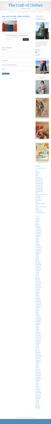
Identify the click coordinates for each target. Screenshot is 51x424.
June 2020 (37, 327)
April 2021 (37, 313)
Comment (4, 49)
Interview (37, 174)
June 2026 (37, 221)
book (42, 118)
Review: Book (38, 197)
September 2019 (38, 341)
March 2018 (38, 369)
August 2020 (38, 324)
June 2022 (37, 292)
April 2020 (37, 330)
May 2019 (37, 347)
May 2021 (37, 312)
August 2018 (38, 361)
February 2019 (38, 352)
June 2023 (37, 273)
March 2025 (38, 244)
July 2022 (37, 290)
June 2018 (37, 364)
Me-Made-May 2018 (39, 180)
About (18, 11)
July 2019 (37, 344)
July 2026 (37, 219)
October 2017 (38, 377)
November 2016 (38, 394)
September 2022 (38, 287)
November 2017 (38, 375)
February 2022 (38, 298)
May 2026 (37, 222)
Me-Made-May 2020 (39, 183)
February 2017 (38, 389)
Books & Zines (40, 11)
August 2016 (38, 398)
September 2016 (38, 397)
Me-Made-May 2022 (39, 186)
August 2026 (38, 218)
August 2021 (38, 307)
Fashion (37, 171)
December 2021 (38, 301)
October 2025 (38, 233)
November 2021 (38, 303)
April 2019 (37, 349)
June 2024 (37, 256)
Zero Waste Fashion (39, 211)
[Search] (48, 12)
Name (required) (5, 60)
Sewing (37, 202)
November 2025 (38, 232)
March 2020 (38, 332)
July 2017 (37, 381)
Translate (43, 19)
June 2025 (37, 239)
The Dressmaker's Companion (41, 162)
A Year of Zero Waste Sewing (41, 168)
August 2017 (38, 380)
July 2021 (37, 309)
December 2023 (38, 264)
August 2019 (38, 343)
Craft (36, 169)
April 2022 (37, 295)
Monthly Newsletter (33, 11)
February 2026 (38, 227)
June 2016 (37, 401)
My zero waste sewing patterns (41, 194)
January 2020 (38, 335)
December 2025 (38, 230)
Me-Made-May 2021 (39, 185)
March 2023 (38, 278)
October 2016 (38, 395)
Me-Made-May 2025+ (39, 191)
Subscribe (26, 39)
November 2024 (38, 249)
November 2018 (38, 357)
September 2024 (38, 252)
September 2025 (38, 235)
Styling (37, 205)
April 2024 (37, 259)
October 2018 (38, 358)
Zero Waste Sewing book (40, 212)
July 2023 (37, 272)
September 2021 (38, 306)
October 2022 (38, 286)
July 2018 (37, 363)
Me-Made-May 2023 (39, 188)
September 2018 (38, 360)
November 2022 (38, 284)
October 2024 (38, 250)
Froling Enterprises (32, 417)
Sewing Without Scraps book (41, 203)
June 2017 (37, 383)
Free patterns (38, 172)
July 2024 (37, 255)
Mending (37, 192)
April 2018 (37, 367)
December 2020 (38, 318)
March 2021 (38, 315)
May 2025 (37, 241)
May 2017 (37, 384)
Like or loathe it (38, 177)
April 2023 (37, 276)
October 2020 (38, 321)
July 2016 (37, 400)
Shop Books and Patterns (25, 11)
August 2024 (38, 253)
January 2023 (38, 281)
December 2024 (38, 247)
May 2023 (37, 275)
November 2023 (38, 266)
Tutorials (37, 208)
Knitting (37, 175)
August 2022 (38, 289)
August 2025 (38, 236)
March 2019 (38, 350)
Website (3, 69)
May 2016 (37, 403)
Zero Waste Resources (12, 11)
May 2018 (37, 366)
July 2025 (37, 238)
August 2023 (38, 270)
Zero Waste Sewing (41, 139)
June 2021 (37, 310)
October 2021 (38, 304)
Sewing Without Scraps (39, 94)
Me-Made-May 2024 (39, 189)
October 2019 (38, 340)
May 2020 (37, 329)
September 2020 (38, 323)
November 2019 (38, 338)
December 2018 (38, 355)
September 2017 (38, 378)
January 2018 (38, 372)
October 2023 (38, 267)
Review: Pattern (38, 200)
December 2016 (38, 392)
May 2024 (37, 258)
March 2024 (38, 261)
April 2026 (37, 224)
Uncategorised (38, 209)
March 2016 (38, 406)
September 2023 (38, 269)
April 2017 (37, 386)
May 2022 (37, 293)
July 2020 (37, 326)
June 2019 (37, 346)
